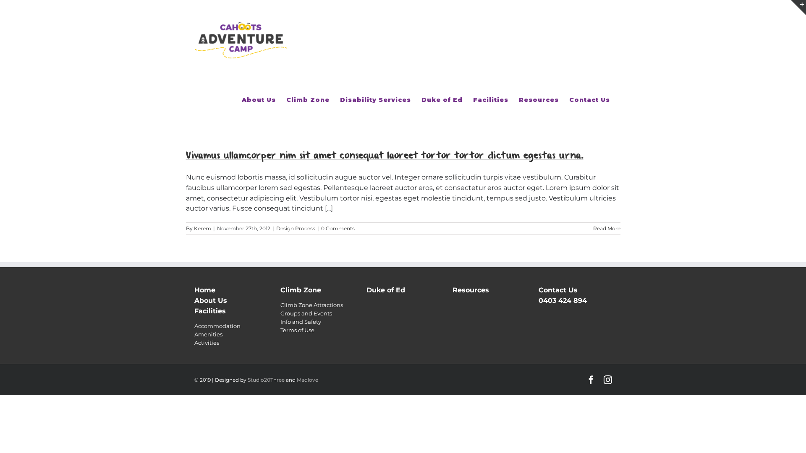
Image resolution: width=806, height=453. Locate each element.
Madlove (307, 380)
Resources (471, 290)
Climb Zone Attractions (311, 305)
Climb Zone (300, 290)
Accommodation (217, 326)
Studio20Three (266, 380)
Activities (206, 342)
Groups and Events (306, 313)
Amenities (208, 334)
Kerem (202, 228)
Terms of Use (297, 330)
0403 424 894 (563, 301)
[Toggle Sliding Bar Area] (798, 7)
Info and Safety (300, 321)
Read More (606, 228)
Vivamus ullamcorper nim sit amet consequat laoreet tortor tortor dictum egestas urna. (385, 155)
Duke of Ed (385, 290)
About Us (210, 301)
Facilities (210, 311)
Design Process (295, 228)
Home (204, 290)
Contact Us (558, 290)
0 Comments (338, 228)
